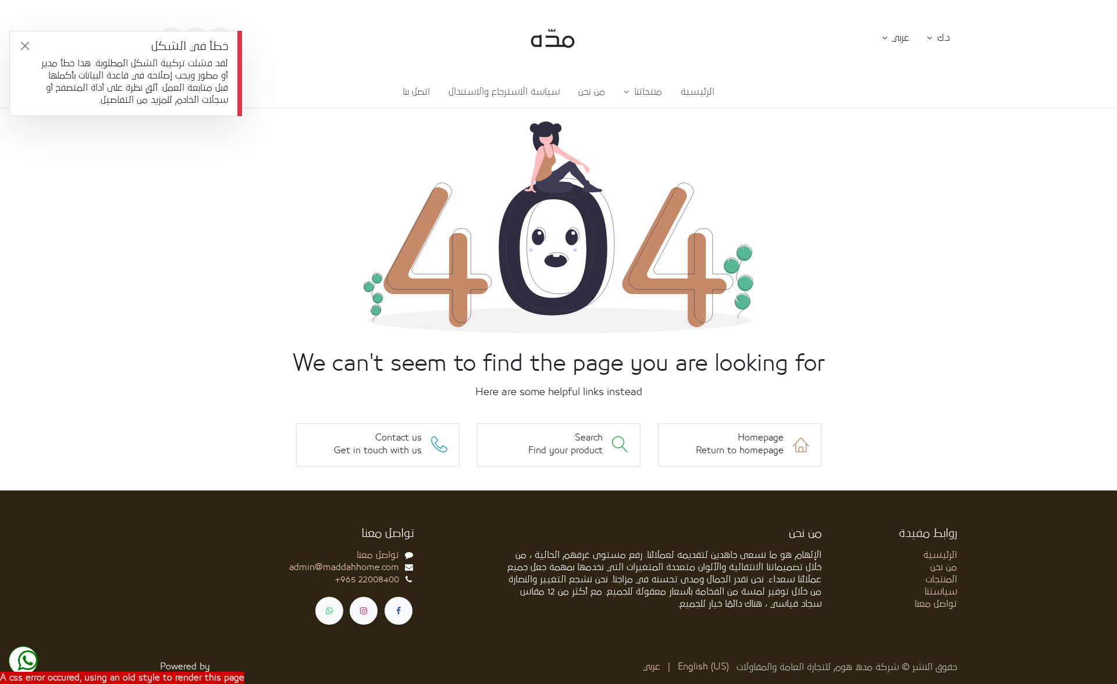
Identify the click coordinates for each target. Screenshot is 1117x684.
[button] (895, 38)
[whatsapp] (329, 611)
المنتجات (941, 579)
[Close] (25, 46)
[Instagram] (364, 611)
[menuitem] (697, 92)
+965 (367, 579)
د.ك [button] (941, 38)
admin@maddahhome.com (344, 567)
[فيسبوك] (398, 611)
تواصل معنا (936, 604)
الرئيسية (940, 555)
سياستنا (940, 592)
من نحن (943, 567)
